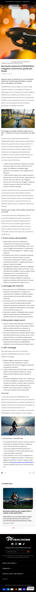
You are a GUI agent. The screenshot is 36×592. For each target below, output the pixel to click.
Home (3, 61)
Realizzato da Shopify (24, 585)
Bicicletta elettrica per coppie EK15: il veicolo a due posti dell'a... (17, 512)
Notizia (8, 61)
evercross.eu (14, 585)
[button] (2, 7)
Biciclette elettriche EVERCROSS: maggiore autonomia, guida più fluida (15, 62)
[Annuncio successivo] (33, 2)
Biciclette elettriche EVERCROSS (22, 462)
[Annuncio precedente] (2, 2)
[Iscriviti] (28, 551)
